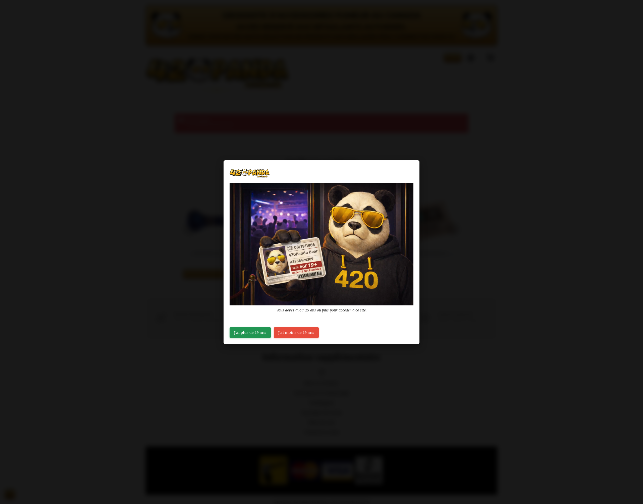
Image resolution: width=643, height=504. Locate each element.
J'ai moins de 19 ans (296, 332)
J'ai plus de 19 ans (250, 332)
